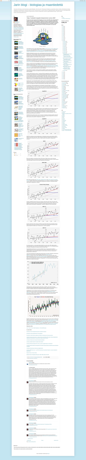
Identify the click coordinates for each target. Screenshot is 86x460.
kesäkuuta (64, 48)
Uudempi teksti (29, 440)
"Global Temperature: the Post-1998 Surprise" (51, 48)
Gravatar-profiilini (64, 124)
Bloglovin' (63, 116)
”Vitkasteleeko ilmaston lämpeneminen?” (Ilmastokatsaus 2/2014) (43, 424)
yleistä (63, 86)
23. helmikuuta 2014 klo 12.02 (33, 411)
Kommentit (16, 155)
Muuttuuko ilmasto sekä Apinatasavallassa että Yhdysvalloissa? (20, 84)
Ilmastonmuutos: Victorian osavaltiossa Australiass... (67, 68)
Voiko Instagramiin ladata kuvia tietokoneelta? (67, 63)
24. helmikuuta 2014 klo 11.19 (33, 420)
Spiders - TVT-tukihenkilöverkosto (66, 130)
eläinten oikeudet (64, 97)
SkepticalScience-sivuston (51, 291)
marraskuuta (65, 42)
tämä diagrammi (50, 321)
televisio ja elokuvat (64, 94)
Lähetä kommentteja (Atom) (32, 441)
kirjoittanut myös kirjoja (40, 50)
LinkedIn (63, 115)
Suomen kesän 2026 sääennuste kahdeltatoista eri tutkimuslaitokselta (20, 47)
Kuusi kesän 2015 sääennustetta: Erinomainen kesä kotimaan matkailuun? (20, 130)
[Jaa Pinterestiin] (49, 357)
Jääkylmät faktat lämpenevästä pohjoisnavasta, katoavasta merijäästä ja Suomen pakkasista (18, 108)
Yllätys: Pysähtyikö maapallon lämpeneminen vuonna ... (67, 59)
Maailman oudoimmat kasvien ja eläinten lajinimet (67, 61)
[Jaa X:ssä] (47, 357)
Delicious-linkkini (64, 127)
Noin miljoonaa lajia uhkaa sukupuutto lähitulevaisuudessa (21, 52)
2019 (63, 34)
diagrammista (43, 321)
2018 (63, 35)
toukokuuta (64, 49)
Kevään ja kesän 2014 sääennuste (67, 57)
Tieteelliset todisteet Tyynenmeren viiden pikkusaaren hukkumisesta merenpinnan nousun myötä (19, 69)
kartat (63, 100)
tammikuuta (64, 70)
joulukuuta (64, 41)
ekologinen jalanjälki (65, 90)
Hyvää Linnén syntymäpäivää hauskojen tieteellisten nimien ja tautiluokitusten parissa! (21, 90)
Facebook (63, 112)
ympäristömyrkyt (64, 96)
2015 (63, 39)
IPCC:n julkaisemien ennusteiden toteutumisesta (50, 51)
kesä (62, 99)
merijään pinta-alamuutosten (52, 319)
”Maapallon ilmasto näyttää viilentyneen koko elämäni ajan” (45, 410)
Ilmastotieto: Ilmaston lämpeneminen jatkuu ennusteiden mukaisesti (36, 331)
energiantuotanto (64, 95)
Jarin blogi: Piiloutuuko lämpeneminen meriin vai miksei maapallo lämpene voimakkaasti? (39, 343)
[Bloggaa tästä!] (46, 357)
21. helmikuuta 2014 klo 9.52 (33, 406)
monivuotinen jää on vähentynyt (34, 324)
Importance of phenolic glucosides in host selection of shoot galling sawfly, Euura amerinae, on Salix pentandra (19, 28)
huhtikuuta (64, 50)
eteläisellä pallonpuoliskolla (32, 323)
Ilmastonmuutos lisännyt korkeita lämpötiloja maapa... (67, 54)
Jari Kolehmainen (31, 380)
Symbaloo (63, 128)
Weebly (63, 117)
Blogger (48, 453)
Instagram (63, 123)
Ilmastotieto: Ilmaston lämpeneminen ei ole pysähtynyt (34, 333)
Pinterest (63, 122)
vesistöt (63, 89)
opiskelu (63, 87)
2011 (63, 74)
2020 (63, 33)
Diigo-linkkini (64, 126)
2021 (63, 32)
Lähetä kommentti (30, 438)
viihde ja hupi (64, 92)
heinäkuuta (64, 47)
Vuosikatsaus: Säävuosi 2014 (20, 78)
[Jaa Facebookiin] (48, 357)
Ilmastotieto (63, 121)
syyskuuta (64, 44)
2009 (63, 76)
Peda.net (63, 118)
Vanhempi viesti (56, 440)
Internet (63, 91)
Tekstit (16, 153)
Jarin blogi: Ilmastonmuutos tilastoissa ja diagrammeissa (35, 348)
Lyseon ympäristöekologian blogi (66, 129)
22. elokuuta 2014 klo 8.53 (32, 431)
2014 (63, 40)
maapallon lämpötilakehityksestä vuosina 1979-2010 (34, 51)
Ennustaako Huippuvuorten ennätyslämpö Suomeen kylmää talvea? (20, 75)
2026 (63, 26)
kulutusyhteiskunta (64, 85)
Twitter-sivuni (64, 111)
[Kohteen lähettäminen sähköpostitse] (45, 357)
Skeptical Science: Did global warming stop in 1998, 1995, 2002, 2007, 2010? (38, 354)
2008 (63, 77)
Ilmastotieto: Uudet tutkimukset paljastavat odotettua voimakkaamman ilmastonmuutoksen (40, 335)
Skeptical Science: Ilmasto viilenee (32, 352)
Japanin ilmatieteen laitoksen (43, 256)
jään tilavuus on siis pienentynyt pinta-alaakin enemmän (48, 324)
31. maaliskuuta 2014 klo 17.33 (33, 425)
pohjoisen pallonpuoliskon (39, 322)
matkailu (63, 88)
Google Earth (64, 102)
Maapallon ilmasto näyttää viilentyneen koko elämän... (67, 56)
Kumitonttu (30, 362)
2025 (63, 27)
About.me (63, 119)
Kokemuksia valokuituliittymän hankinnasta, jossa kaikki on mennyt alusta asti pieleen (21, 43)
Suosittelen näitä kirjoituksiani (66, 18)
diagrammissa (29, 292)
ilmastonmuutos (32, 358)
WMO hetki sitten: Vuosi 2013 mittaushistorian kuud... (67, 66)
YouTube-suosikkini (64, 125)
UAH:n (37, 256)
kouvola (63, 84)
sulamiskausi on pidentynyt (54, 323)
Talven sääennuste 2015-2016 (21, 138)
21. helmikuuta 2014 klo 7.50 (33, 394)
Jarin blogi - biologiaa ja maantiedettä (38, 4)
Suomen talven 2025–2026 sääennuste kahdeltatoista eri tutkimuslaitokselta (20, 57)
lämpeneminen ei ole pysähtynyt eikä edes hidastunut (49, 435)
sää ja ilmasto (35, 358)
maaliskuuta (64, 51)
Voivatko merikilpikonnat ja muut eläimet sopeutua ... (67, 65)
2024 (63, 28)
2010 (63, 75)
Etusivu (42, 440)
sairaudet (63, 93)
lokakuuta (64, 43)
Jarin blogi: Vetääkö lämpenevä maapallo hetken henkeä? (35, 341)
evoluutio (63, 98)
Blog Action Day (64, 101)
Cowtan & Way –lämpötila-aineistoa (41, 179)
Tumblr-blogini (64, 120)
